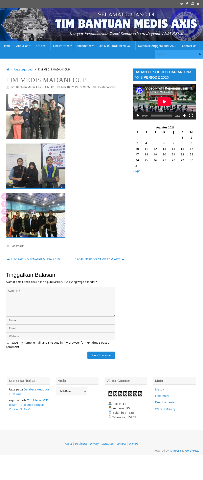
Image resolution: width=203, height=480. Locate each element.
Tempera (175, 450)
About (68, 443)
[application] (164, 102)
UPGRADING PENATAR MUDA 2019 (35, 259)
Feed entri (162, 396)
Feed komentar (165, 402)
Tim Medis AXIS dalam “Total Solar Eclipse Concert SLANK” (29, 404)
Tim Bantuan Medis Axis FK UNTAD (32, 87)
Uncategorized (23, 69)
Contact (121, 443)
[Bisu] (185, 116)
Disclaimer (81, 443)
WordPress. (192, 450)
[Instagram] (192, 4)
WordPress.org (165, 409)
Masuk (159, 389)
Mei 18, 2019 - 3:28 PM (75, 87)
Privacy (94, 443)
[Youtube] (198, 4)
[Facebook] (187, 4)
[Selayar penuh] (191, 116)
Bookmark (17, 246)
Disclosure (108, 443)
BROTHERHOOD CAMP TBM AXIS (98, 259)
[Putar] (138, 116)
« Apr (136, 171)
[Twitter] (181, 4)
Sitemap (133, 443)
